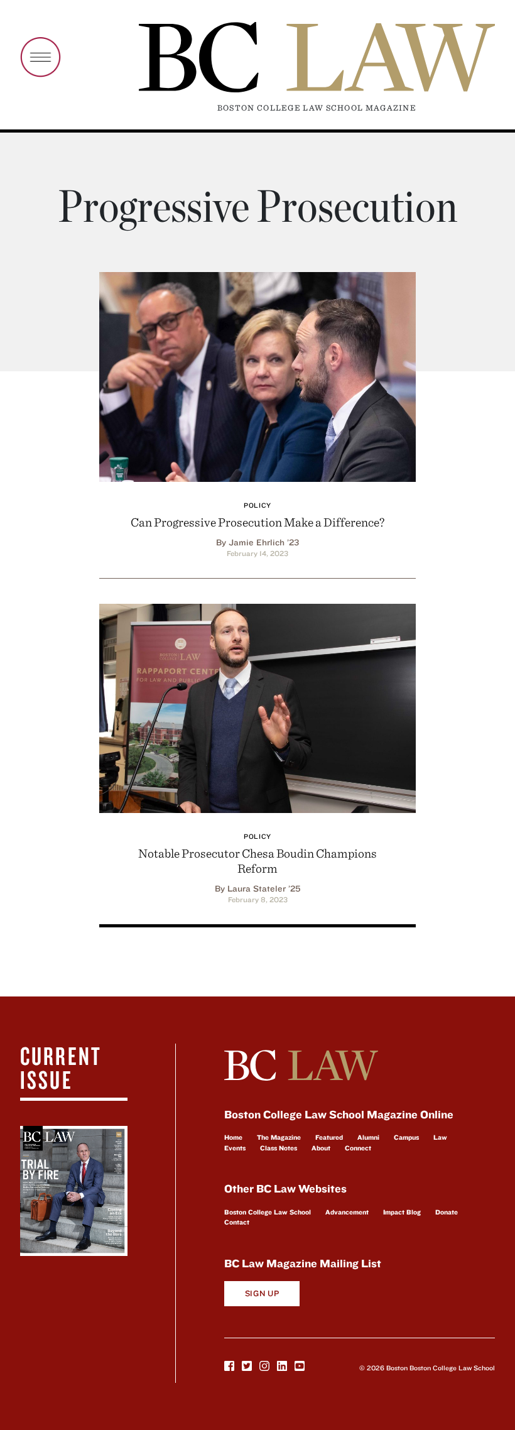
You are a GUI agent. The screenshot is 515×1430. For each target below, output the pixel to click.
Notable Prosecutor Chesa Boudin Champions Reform (257, 860)
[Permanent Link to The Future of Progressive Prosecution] (257, 375)
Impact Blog (402, 1212)
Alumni (368, 1137)
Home (233, 1137)
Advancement (347, 1212)
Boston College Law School (267, 1212)
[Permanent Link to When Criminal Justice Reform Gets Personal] (257, 706)
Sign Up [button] (262, 1293)
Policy (257, 505)
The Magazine (279, 1137)
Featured (329, 1137)
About (321, 1147)
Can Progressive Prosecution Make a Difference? (257, 522)
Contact (236, 1222)
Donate (446, 1212)
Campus (406, 1137)
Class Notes (278, 1147)
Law (440, 1137)
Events (235, 1147)
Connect (358, 1147)
